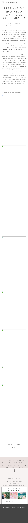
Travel (19, 25)
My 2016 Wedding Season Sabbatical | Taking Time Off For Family (14, 462)
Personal (10, 25)
